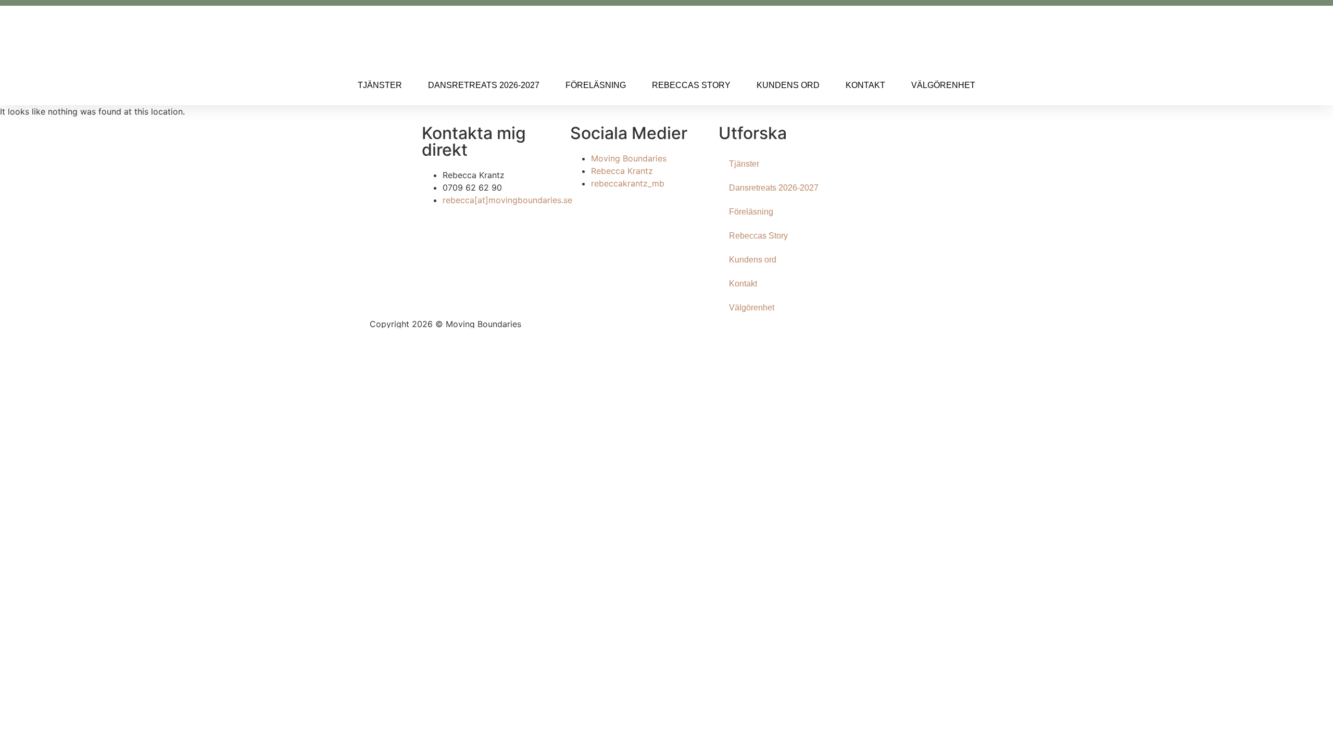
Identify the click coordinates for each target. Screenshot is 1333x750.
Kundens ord (788, 85)
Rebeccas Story (691, 85)
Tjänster (380, 85)
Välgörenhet (943, 85)
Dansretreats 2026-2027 (483, 85)
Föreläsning (595, 85)
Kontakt (865, 85)
